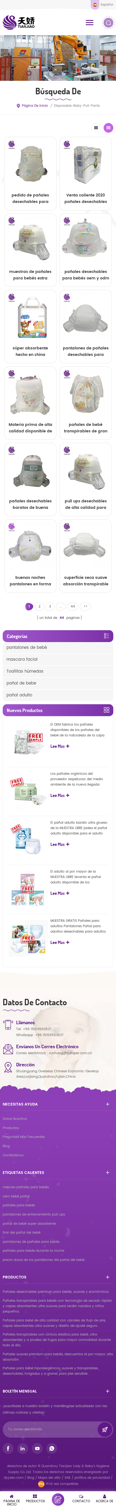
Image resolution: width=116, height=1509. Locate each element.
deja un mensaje (58, 1499)
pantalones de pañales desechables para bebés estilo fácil (86, 351)
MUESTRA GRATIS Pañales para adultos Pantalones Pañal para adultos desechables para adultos (78, 926)
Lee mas (30, 596)
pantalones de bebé (26, 647)
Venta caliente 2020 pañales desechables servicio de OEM (85, 198)
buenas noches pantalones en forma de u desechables (30, 581)
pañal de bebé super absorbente (29, 1223)
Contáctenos (13, 1155)
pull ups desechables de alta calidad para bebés (86, 504)
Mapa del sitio (49, 1477)
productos (11, 1128)
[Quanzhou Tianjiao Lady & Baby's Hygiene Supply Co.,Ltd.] (19, 22)
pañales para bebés (19, 1205)
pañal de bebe (21, 683)
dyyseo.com (14, 1477)
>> (85, 606)
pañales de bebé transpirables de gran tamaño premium (85, 428)
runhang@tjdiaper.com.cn (70, 1053)
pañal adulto (19, 695)
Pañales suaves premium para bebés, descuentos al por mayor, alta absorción (58, 1357)
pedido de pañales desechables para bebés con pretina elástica (30, 198)
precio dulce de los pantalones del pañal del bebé (43, 1260)
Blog (6, 1146)
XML (67, 1477)
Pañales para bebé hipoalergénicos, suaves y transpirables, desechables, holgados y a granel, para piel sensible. (50, 1371)
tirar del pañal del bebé (21, 1232)
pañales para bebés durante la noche (33, 1250)
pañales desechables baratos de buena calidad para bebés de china (30, 504)
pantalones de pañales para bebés (31, 1241)
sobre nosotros (15, 1118)
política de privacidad (92, 1477)
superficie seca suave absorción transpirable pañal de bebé (85, 581)
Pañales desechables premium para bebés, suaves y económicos (56, 1291)
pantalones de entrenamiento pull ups (34, 1214)
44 (73, 606)
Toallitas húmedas (24, 671)
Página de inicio (35, 105)
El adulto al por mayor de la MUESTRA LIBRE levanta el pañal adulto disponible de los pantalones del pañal (75, 877)
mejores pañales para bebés (26, 1187)
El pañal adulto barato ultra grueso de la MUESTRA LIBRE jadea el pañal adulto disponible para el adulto (78, 828)
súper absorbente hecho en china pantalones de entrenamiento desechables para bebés (30, 351)
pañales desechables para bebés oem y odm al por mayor (85, 275)
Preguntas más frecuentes (24, 1137)
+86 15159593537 (37, 1029)
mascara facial (21, 659)
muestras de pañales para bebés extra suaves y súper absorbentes (30, 275)
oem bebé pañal (16, 1196)
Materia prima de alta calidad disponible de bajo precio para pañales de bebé (30, 428)
